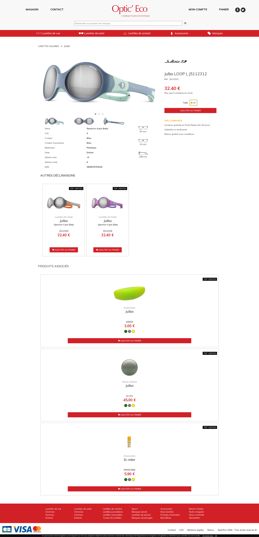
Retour (210, 530)
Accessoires (181, 33)
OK (216, 536)
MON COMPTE (198, 9)
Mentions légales (195, 530)
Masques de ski (139, 511)
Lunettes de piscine (141, 514)
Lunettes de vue (51, 33)
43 (194, 102)
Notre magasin (196, 511)
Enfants (49, 517)
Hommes (50, 511)
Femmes (50, 514)
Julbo (67, 46)
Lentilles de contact (139, 33)
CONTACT (57, 9)
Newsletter (194, 517)
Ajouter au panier (190, 110)
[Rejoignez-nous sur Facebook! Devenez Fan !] (238, 9)
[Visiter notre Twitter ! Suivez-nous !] (243, 9)
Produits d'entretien (170, 514)
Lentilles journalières (113, 511)
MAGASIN (32, 9)
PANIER (224, 9)
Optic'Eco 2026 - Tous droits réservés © (237, 530)
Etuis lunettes (167, 511)
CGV (181, 530)
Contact (172, 530)
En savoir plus (207, 536)
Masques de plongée (142, 517)
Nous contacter (196, 514)
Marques (217, 33)
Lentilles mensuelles (112, 514)
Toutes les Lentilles (112, 517)
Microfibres (166, 517)
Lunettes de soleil (94, 33)
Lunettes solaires (48, 46)
